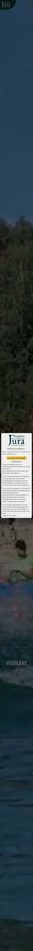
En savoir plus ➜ (16, 461)
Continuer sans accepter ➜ (16, 448)
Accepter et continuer (16, 458)
